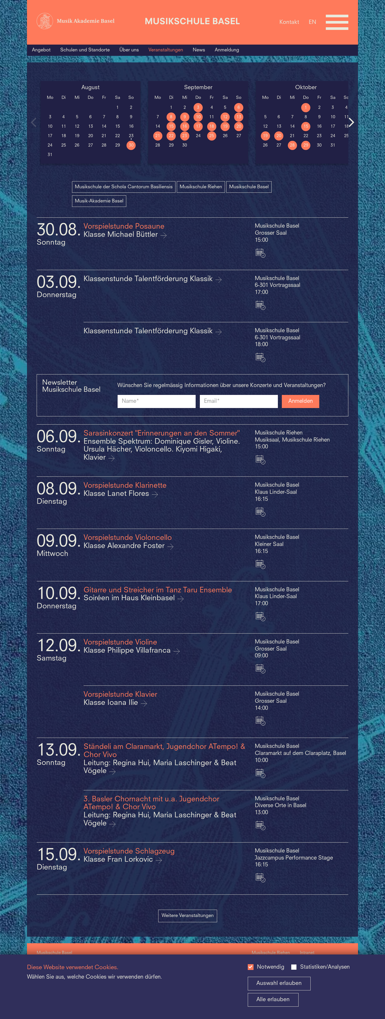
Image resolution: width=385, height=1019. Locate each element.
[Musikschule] (192, 22)
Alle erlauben (273, 999)
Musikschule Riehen (201, 187)
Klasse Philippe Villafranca (128, 651)
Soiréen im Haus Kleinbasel (130, 598)
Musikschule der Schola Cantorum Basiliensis (124, 187)
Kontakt (289, 22)
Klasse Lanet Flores (117, 494)
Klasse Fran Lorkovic (119, 860)
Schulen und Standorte (85, 50)
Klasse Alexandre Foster (125, 546)
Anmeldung (227, 50)
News (199, 50)
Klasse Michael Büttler (122, 235)
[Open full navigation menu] (337, 22)
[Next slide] (351, 122)
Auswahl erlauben (279, 983)
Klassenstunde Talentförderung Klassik (149, 279)
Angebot (41, 50)
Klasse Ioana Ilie (112, 703)
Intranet (307, 953)
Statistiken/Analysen (325, 967)
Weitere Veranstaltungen (188, 915)
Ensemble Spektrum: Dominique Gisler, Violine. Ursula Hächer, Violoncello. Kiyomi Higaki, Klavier (162, 450)
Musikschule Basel (249, 187)
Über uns (129, 50)
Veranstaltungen (165, 50)
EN (312, 22)
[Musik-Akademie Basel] (88, 22)
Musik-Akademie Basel (99, 201)
